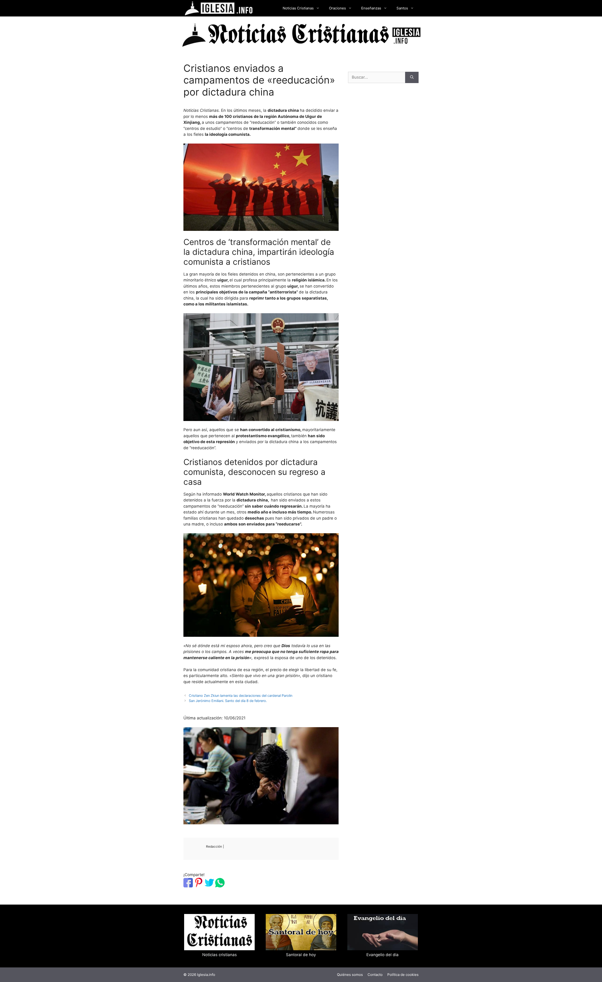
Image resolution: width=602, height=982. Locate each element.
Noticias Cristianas (298, 8)
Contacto (375, 974)
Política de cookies (403, 974)
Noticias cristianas (219, 954)
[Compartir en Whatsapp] (220, 886)
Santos (402, 8)
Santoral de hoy (301, 954)
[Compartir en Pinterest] (198, 886)
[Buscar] (412, 77)
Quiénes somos (350, 974)
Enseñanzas (371, 8)
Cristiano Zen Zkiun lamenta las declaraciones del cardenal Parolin (240, 695)
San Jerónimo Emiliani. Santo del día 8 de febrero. (228, 701)
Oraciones (337, 8)
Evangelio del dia (382, 954)
